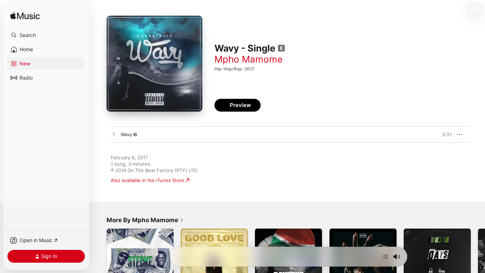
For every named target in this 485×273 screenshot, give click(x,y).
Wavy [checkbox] (126, 134)
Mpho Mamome (248, 59)
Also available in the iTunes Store (147, 180)
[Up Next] (385, 257)
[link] (145, 220)
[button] (46, 35)
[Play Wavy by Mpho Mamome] (114, 135)
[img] (25, 16)
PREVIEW (444, 134)
